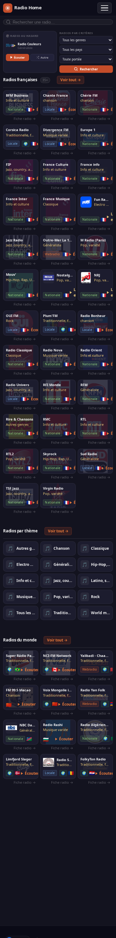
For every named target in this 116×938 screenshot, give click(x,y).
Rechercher (89, 69)
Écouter (19, 57)
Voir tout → (70, 79)
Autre (44, 57)
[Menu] (104, 8)
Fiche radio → (25, 118)
